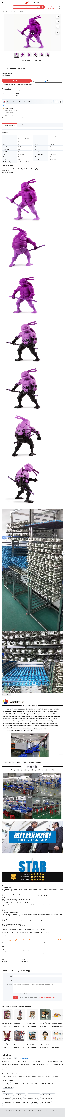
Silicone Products (21, 1061)
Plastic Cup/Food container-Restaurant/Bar (9, 1064)
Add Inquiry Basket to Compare (32, 60)
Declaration (48, 1110)
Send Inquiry (16, 81)
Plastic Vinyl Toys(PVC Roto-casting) (40, 1067)
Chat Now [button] (49, 81)
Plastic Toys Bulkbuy (46, 1102)
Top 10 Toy (26, 1102)
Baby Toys (5, 1083)
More (3, 1105)
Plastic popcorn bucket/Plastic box (24, 1067)
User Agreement (41, 1110)
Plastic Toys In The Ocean (47, 1083)
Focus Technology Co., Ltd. (22, 1110)
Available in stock (6, 1061)
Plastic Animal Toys (21, 11)
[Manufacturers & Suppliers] (33, 2)
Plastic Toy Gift (17, 1098)
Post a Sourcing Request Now (47, 997)
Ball (23, 1083)
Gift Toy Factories (20, 1095)
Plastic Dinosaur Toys (32, 1083)
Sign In (4, 117)
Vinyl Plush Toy (36, 1061)
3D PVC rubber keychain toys (55, 1067)
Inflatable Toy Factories (33, 1095)
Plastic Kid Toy (6, 1098)
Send (15, 997)
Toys (7, 11)
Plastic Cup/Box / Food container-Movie (11, 1067)
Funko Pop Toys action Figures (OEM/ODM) (40, 1064)
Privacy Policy (56, 1110)
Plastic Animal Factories (48, 1095)
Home (3, 11)
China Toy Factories (8, 1095)
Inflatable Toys (14, 1083)
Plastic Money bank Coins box (55, 1064)
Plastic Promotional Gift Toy (31, 1098)
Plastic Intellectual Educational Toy (11, 1102)
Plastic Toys (12, 11)
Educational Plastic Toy (46, 1098)
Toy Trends (34, 1102)
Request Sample (28, 84)
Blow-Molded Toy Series (23, 1064)
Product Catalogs (24, 1058)
